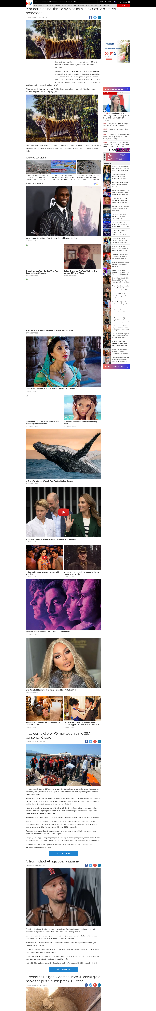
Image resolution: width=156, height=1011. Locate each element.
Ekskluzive (75, 2)
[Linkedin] (99, 19)
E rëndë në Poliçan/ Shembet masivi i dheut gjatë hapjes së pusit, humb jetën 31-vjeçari (116, 137)
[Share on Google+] (95, 743)
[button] (127, 2)
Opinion (45, 5)
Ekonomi (63, 5)
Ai (88, 5)
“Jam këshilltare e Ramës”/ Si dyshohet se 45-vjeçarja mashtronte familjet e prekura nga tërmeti (116, 144)
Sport (96, 5)
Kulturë (75, 5)
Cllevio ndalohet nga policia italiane (52, 861)
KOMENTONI (65, 854)
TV (108, 5)
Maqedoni (53, 2)
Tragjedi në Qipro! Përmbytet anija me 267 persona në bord (116, 125)
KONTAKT (103, 2)
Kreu (35, 5)
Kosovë (45, 2)
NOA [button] (109, 2)
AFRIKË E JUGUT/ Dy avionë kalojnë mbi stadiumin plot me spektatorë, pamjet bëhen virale (63, 178)
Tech (92, 5)
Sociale (70, 5)
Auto (100, 5)
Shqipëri (37, 2)
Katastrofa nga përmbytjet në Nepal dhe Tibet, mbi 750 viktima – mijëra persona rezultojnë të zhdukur (37, 179)
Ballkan (62, 2)
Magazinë (81, 5)
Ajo (86, 5)
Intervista (51, 5)
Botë (68, 2)
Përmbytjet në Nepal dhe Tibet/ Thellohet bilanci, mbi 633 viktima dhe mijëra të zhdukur (88, 178)
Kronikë (57, 5)
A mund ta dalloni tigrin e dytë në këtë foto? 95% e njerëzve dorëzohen (71, 11)
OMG (104, 5)
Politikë (40, 5)
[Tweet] (95, 19)
